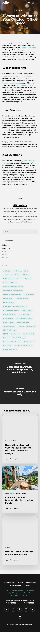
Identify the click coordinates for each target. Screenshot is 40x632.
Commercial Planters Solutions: (13, 287)
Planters (20, 582)
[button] (37, 3)
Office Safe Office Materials (27, 326)
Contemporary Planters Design (13, 290)
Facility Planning (27, 310)
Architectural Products (21, 271)
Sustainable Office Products (12, 342)
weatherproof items (23, 85)
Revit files (6, 338)
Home (7, 590)
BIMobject (26, 275)
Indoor (4, 245)
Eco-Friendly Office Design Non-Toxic (15, 306)
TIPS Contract (30, 590)
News (4, 251)
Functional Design (24, 314)
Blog (29, 593)
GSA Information (17, 590)
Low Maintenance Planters (24, 318)
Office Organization (9, 326)
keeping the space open (11, 83)
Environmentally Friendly (11, 310)
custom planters (29, 294)
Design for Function (22, 298)
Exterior (27, 585)
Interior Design (8, 318)
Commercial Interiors (24, 279)
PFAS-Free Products (9, 330)
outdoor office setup (28, 47)
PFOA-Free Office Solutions (11, 334)
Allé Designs (20, 28)
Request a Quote (15, 595)
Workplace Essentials (10, 349)
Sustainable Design (19, 338)
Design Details (7, 298)
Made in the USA (8, 322)
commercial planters (10, 283)
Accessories (9, 582)
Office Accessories (23, 322)
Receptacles (31, 582)
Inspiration (6, 248)
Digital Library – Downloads (17, 593)
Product (5, 257)
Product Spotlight (29, 334)
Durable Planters (8, 302)
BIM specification (8, 279)
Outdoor (20, 11)
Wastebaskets (7, 346)
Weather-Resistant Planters (23, 346)
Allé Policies (26, 595)
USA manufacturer (29, 342)
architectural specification (11, 275)
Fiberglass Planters (9, 314)
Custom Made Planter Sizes (12, 294)
